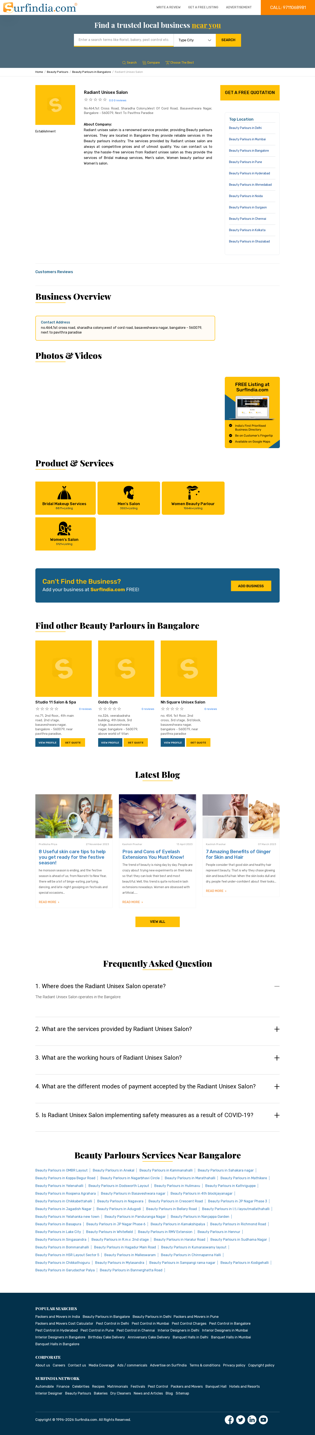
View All (157, 922)
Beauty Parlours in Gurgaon (248, 207)
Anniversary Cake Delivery (149, 1337)
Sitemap (182, 1393)
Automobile (44, 1386)
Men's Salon (129, 505)
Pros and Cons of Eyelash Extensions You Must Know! (153, 854)
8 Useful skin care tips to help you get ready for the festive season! (72, 857)
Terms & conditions (204, 1365)
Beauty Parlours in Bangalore (91, 71)
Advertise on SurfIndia (168, 1365)
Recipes (98, 1386)
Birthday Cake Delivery (106, 1337)
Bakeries (101, 1393)
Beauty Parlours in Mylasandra (119, 1263)
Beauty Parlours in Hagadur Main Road (125, 1247)
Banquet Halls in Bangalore (57, 1344)
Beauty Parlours (57, 71)
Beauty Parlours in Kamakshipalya (178, 1224)
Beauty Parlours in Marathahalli (190, 1178)
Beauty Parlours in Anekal (113, 1170)
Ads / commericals (132, 1365)
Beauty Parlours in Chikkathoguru (62, 1263)
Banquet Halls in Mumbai (231, 1337)
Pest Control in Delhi (112, 1323)
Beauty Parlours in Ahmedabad (250, 185)
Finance (63, 1386)
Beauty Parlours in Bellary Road (171, 1209)
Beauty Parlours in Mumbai (247, 139)
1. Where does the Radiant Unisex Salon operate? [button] (100, 986)
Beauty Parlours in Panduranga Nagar (135, 1217)
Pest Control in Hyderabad (56, 1330)
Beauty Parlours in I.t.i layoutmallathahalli (236, 1209)
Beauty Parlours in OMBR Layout (61, 1170)
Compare (153, 62)
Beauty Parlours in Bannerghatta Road (131, 1270)
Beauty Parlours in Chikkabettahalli (63, 1201)
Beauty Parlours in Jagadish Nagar (63, 1209)
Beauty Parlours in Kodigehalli (244, 1263)
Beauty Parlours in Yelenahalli (59, 1186)
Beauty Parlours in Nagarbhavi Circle (130, 1178)
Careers (59, 1365)
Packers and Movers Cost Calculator (64, 1323)
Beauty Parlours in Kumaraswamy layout (193, 1247)
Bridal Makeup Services (64, 505)
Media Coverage (101, 1365)
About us (42, 1365)
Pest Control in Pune (97, 1330)
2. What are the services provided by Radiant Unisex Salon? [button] (113, 1029)
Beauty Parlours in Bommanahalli (62, 1247)
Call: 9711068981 (288, 7)
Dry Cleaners (120, 1393)
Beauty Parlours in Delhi (245, 128)
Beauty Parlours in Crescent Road (175, 1201)
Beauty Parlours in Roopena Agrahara (65, 1193)
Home (39, 71)
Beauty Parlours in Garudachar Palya (65, 1270)
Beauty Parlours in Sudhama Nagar (238, 1239)
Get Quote (73, 742)
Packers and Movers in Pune (196, 1317)
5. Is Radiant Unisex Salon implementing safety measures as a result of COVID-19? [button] (144, 1115)
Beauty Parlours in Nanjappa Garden (200, 1217)
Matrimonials (117, 1386)
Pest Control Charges (189, 1323)
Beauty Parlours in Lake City (58, 1232)
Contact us (77, 1365)
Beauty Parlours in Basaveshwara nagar (133, 1193)
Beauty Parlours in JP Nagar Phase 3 (237, 1201)
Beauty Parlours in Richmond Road (238, 1224)
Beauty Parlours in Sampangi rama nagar (182, 1263)
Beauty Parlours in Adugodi (119, 1209)
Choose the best (182, 62)
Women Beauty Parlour (193, 505)
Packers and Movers (187, 1386)
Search (228, 40)
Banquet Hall (216, 1386)
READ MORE (48, 902)
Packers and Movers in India (57, 1317)
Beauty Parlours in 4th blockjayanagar (201, 1193)
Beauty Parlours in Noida (246, 196)
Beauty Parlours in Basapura (58, 1224)
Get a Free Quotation (250, 92)
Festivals (138, 1386)
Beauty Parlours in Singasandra (60, 1239)
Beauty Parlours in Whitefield (109, 1232)
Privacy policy (234, 1365)
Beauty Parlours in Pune (245, 162)
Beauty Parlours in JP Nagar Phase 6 (116, 1224)
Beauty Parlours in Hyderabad (249, 173)
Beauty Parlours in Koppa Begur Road (65, 1178)
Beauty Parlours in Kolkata (247, 230)
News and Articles (148, 1393)
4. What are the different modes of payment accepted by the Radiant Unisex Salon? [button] (145, 1086)
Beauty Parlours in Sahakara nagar (226, 1170)
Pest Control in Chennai (136, 1330)
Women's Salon (64, 541)
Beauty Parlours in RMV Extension (165, 1232)
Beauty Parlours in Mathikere (243, 1178)
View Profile (48, 742)
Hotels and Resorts (244, 1386)
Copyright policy (261, 1365)
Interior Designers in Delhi (178, 1330)
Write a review (168, 7)
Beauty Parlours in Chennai (247, 219)
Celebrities (80, 1386)
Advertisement (239, 7)
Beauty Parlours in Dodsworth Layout (118, 1186)
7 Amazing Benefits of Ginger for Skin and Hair (238, 854)
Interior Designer (48, 1393)
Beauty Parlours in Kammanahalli (166, 1170)
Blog (169, 1393)
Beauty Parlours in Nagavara (120, 1201)
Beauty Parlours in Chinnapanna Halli (191, 1255)
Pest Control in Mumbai (150, 1323)
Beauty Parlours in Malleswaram (130, 1255)
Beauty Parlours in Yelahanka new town (67, 1217)
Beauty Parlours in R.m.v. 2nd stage (120, 1239)
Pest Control (158, 1386)
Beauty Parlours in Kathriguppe (230, 1186)
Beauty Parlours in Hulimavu (177, 1186)
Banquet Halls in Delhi (190, 1337)
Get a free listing (203, 7)
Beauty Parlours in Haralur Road (179, 1239)
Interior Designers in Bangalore (60, 1337)
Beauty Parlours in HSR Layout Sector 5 (67, 1255)
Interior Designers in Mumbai (225, 1330)
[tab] (157, 995)
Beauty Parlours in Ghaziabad (249, 241)
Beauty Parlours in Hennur (219, 1232)
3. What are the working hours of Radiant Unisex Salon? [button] (108, 1057)
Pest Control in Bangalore (229, 1323)
